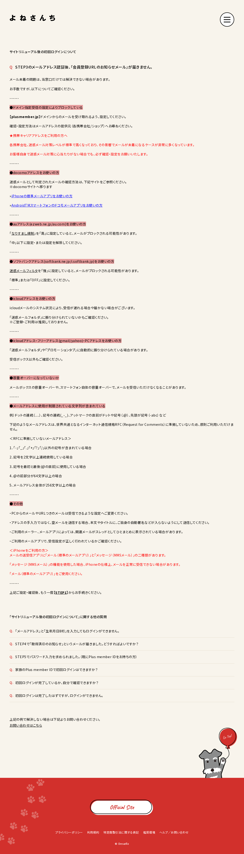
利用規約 (93, 832)
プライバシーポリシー (69, 832)
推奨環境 (149, 832)
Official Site (122, 807)
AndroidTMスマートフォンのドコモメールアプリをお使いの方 (57, 205)
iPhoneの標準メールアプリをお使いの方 (42, 196)
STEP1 (60, 592)
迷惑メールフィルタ (24, 270)
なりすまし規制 (22, 233)
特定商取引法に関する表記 (121, 832)
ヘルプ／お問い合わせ (174, 832)
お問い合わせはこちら (26, 725)
